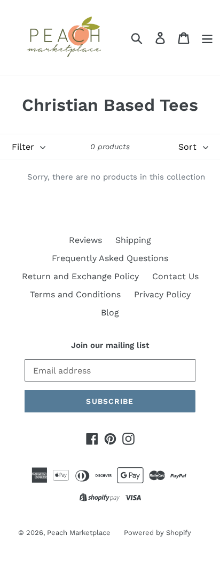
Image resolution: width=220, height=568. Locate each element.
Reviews (85, 240)
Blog (110, 312)
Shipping (133, 240)
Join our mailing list (110, 345)
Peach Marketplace (79, 533)
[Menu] (207, 38)
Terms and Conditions (75, 294)
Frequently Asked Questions (110, 258)
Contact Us (175, 276)
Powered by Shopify (157, 533)
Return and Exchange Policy (80, 276)
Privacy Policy (162, 294)
